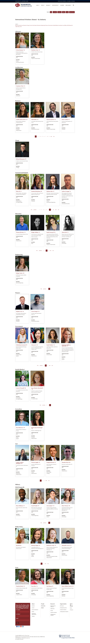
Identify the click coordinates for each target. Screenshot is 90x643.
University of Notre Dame (25, 635)
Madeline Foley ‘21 (35, 50)
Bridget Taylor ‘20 (20, 273)
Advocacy (16, 25)
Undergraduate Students (53, 615)
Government (51, 25)
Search (73, 6)
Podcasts (71, 609)
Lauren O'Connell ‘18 (21, 388)
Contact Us (28, 637)
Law (63, 25)
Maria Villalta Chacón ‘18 (67, 586)
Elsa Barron (18, 545)
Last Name (18, 614)
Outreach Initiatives (35, 609)
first (31, 209)
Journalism (60, 25)
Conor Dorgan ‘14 (35, 311)
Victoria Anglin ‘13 (35, 462)
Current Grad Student (33, 25)
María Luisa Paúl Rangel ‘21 (36, 428)
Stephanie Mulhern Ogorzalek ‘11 (66, 345)
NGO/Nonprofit (69, 25)
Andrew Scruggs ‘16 (66, 191)
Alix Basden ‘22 (34, 119)
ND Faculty (62, 605)
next (51, 136)
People (42, 5)
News (71, 607)
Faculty (52, 610)
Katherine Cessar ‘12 (51, 545)
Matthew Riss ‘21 (50, 191)
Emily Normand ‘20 (51, 232)
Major (63, 12)
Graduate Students (54, 612)
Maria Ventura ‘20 (66, 505)
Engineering (43, 25)
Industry (59, 12)
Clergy (28, 25)
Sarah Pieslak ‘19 (35, 505)
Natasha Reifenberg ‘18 (36, 191)
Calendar (62, 5)
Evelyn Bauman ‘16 (20, 50)
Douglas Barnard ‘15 (51, 462)
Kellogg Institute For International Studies (22, 636)
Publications (53, 608)
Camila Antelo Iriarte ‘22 (21, 119)
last (54, 136)
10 (53, 209)
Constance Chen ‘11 (20, 86)
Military (65, 25)
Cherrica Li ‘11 (34, 345)
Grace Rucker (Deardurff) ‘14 (37, 388)
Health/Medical (55, 25)
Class (67, 12)
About (37, 5)
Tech (21, 26)
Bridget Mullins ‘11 (35, 232)
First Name (18, 609)
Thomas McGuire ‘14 (20, 232)
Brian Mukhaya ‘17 (20, 505)
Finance (47, 25)
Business (25, 25)
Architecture (21, 25)
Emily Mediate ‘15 (51, 345)
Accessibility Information (19, 639)
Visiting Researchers (63, 607)
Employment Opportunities (34, 614)
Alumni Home (72, 12)
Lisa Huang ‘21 (50, 586)
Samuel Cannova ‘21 (51, 119)
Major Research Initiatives (53, 606)
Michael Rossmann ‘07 (21, 159)
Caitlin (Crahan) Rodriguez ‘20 (19, 463)
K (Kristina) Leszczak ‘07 (21, 345)
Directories (43, 605)
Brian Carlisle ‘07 (66, 119)
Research (48, 5)
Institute (33, 605)
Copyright (17, 635)
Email (17, 618)
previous (35, 209)
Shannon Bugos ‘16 (35, 545)
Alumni (42, 607)
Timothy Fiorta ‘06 (66, 462)
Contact (33, 607)
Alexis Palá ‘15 (65, 232)
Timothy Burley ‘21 (20, 586)
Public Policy (17, 26)
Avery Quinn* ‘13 (50, 505)
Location (54, 12)
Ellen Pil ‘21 (19, 191)
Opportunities (55, 5)
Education (39, 25)
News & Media (68, 5)
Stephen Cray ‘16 (20, 311)
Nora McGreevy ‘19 (20, 427)
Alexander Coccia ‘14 (66, 545)
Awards (33, 611)
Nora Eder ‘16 (34, 586)
